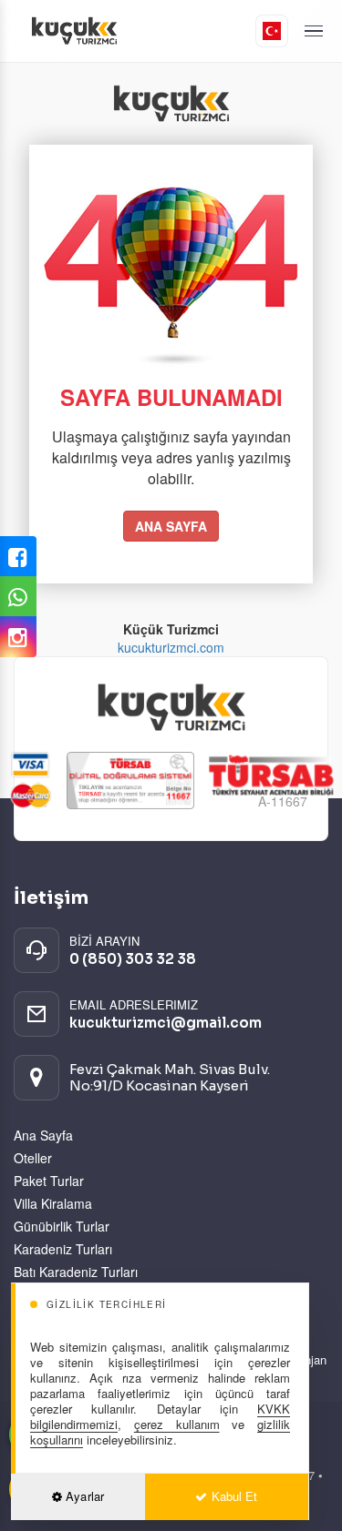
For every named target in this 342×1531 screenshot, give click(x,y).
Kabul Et (232, 1496)
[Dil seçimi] (271, 31)
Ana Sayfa (43, 1135)
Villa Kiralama (53, 1203)
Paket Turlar (49, 1180)
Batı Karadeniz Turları (76, 1271)
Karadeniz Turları (63, 1249)
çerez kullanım (177, 1424)
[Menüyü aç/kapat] (313, 31)
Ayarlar (83, 1496)
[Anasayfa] (134, 31)
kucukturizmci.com (171, 647)
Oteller (33, 1158)
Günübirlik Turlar (61, 1226)
